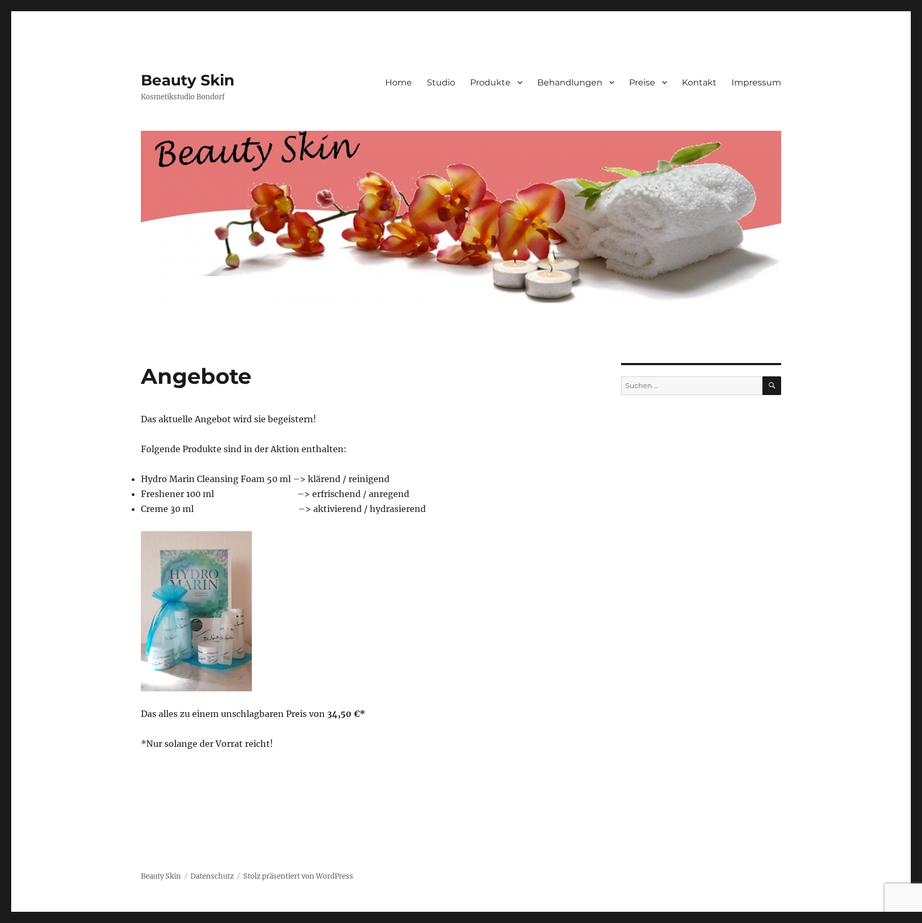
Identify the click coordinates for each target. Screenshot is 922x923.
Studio (441, 82)
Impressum (756, 82)
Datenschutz (212, 876)
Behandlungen (569, 82)
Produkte (490, 82)
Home (398, 82)
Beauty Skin (187, 80)
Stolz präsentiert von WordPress (298, 876)
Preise (642, 82)
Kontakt (699, 82)
